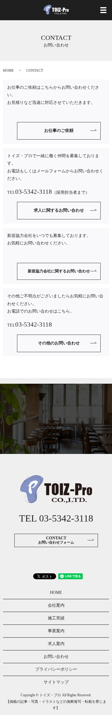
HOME (8, 70)
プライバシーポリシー (56, 669)
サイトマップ (56, 682)
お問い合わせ (56, 656)
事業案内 (56, 631)
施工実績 (56, 618)
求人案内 (56, 643)
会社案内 (56, 605)
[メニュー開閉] (103, 10)
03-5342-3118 (33, 191)
